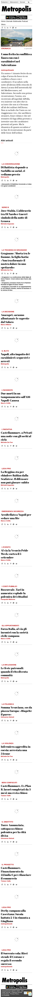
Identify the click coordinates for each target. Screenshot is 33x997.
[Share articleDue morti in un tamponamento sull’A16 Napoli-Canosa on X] (5, 406)
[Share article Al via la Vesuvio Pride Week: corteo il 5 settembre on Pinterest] (11, 563)
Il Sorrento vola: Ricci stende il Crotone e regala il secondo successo (14, 958)
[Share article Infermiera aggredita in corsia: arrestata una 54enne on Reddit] (17, 760)
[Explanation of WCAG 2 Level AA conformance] (27, 993)
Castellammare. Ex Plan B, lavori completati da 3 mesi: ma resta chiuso (16, 789)
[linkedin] (7, 27)
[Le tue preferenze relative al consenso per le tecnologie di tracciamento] (30, 994)
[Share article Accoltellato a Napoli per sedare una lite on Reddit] (17, 524)
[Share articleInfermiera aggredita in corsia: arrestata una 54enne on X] (5, 760)
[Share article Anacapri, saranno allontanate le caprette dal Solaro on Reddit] (17, 328)
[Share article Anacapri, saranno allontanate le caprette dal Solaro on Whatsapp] (14, 328)
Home (3, 21)
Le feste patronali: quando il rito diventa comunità (14, 671)
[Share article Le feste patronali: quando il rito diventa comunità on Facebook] (2, 681)
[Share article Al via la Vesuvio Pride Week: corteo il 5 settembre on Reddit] (17, 563)
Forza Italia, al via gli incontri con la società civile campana (14, 632)
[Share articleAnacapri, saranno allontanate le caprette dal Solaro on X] (5, 328)
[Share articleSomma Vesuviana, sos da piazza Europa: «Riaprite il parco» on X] (5, 720)
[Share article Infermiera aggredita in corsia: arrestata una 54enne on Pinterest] (11, 760)
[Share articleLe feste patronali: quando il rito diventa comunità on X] (5, 681)
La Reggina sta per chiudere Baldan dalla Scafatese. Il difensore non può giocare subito (15, 477)
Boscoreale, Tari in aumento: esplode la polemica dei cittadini (14, 593)
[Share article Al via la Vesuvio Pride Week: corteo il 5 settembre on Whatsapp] (14, 563)
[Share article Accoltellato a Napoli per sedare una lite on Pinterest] (11, 524)
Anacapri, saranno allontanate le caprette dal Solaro (15, 318)
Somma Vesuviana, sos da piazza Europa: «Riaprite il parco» (16, 711)
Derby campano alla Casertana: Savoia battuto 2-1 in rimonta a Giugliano (15, 916)
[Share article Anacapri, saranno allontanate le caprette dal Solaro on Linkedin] (8, 328)
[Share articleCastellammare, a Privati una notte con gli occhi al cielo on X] (5, 446)
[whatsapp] (13, 27)
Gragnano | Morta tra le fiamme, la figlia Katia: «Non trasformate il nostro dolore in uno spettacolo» (15, 260)
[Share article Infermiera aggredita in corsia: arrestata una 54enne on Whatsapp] (14, 760)
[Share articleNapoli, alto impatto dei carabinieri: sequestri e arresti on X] (5, 367)
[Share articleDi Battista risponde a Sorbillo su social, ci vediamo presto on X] (5, 180)
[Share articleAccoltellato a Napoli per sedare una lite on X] (5, 524)
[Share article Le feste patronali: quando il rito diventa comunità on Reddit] (17, 681)
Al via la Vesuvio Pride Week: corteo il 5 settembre (14, 554)
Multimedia (17, 21)
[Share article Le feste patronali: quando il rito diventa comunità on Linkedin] (8, 681)
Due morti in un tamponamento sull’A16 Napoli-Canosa (15, 397)
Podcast (25, 21)
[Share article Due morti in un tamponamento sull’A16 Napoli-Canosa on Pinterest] (11, 406)
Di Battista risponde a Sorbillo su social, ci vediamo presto (14, 170)
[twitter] (5, 27)
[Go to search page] (29, 2)
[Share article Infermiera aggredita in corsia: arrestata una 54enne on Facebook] (2, 760)
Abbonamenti (14, 2)
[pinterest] (10, 27)
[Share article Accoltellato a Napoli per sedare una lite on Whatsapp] (14, 524)
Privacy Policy (14, 994)
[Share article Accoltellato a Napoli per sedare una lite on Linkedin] (8, 524)
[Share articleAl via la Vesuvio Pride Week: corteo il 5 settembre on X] (5, 563)
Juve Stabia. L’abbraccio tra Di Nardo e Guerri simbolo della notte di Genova (16, 216)
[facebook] (2, 27)
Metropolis (5, 177)
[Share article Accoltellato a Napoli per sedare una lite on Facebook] (2, 524)
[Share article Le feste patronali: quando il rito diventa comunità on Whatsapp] (14, 681)
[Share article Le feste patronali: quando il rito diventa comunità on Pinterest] (11, 681)
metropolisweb (6, 924)
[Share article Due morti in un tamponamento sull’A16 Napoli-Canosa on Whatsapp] (14, 406)
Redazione (4, 2)
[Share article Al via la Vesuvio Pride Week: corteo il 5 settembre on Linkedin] (8, 563)
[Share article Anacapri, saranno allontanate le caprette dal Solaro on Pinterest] (11, 328)
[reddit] (15, 27)
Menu (3, 24)
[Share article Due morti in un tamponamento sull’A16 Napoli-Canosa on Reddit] (17, 406)
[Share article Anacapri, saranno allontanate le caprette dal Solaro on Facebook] (2, 328)
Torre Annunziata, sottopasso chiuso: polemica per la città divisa (13, 830)
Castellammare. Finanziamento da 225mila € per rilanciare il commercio (16, 873)
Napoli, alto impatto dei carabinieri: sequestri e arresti (15, 357)
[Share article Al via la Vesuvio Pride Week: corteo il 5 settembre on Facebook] (2, 563)
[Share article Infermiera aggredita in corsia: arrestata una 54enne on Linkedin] (8, 760)
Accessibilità (5, 995)
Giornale (22, 2)
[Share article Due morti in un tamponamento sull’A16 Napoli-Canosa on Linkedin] (8, 406)
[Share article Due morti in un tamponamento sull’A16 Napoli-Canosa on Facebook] (2, 406)
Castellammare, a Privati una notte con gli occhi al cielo (16, 436)
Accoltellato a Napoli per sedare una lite (16, 516)
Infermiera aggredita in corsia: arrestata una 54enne (15, 750)
